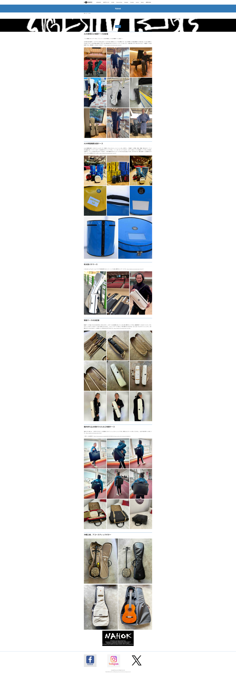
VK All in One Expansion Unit (126, 671)
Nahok (118, 26)
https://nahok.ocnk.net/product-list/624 (112, 45)
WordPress (111, 671)
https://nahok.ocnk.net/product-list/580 (122, 328)
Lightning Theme (117, 671)
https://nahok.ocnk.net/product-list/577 (135, 269)
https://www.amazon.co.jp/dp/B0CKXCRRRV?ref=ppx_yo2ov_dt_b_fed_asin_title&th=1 (112, 436)
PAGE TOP (230, 652)
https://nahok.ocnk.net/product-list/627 (107, 153)
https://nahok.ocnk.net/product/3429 (93, 433)
